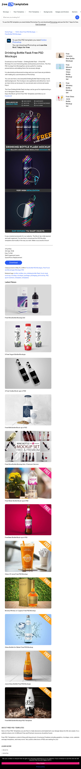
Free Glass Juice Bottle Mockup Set (70, 101)
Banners (74, 12)
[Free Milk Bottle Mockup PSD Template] (28, 702)
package (27, 275)
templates (25, 278)
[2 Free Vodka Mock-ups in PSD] (28, 373)
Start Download (40, 24)
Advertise (5, 753)
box (25, 273)
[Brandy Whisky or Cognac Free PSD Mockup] (28, 592)
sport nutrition (9, 278)
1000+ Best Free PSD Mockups (25, 32)
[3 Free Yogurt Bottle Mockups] (28, 336)
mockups (20, 275)
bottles (21, 273)
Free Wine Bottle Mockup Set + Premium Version (22, 464)
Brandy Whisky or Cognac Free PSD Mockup (20, 611)
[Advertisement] (65, 39)
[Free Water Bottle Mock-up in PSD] (28, 483)
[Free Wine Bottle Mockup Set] (28, 300)
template (18, 278)
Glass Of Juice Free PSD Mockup (16, 574)
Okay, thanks (40, 763)
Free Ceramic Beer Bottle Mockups (70, 57)
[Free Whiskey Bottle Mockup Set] (60, 88)
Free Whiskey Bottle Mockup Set (69, 88)
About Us (5, 750)
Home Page (9, 32)
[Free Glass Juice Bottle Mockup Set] (60, 101)
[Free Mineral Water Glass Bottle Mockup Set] (60, 72)
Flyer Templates (19, 12)
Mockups (6, 12)
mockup (14, 275)
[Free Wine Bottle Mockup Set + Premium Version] (28, 446)
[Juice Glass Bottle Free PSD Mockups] (28, 666)
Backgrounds (48, 12)
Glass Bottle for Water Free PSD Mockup (19, 647)
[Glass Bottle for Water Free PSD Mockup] (28, 629)
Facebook (8, 96)
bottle (16, 273)
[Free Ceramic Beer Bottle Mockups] (60, 57)
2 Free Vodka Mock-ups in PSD (15, 391)
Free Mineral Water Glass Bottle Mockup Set (69, 72)
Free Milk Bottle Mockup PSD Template (18, 720)
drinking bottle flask (33, 273)
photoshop (41, 275)
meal (46, 273)
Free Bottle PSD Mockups (13, 34)
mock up (8, 275)
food (42, 273)
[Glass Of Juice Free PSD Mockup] (28, 556)
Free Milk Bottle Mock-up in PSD (16, 427)
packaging (33, 275)
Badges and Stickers (62, 12)
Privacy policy (40, 766)
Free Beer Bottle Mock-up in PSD (16, 537)
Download (13, 263)
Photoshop (53, 22)
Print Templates (34, 12)
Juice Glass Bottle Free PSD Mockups (18, 684)
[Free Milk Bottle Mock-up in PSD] (28, 409)
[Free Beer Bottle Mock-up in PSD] (28, 519)
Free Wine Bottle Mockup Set (15, 318)
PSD (47, 275)
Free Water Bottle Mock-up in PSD (16, 501)
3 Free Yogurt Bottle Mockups (15, 354)
